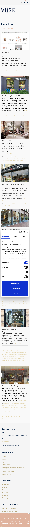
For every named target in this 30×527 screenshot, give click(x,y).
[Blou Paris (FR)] (15, 130)
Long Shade (14, 354)
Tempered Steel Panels (9, 303)
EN (1, 524)
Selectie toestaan (15, 288)
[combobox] (1, 524)
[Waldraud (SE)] (15, 41)
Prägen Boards (18, 299)
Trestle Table (21, 303)
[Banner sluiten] (27, 232)
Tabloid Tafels (20, 301)
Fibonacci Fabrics (23, 350)
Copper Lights (18, 203)
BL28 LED (13, 203)
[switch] (26, 267)
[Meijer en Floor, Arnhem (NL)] (15, 218)
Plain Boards (12, 299)
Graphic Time (18, 352)
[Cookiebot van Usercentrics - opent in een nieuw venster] (19, 232)
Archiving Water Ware (17, 70)
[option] (1, 526)
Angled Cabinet (16, 346)
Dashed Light (23, 156)
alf (12, 70)
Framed (10, 352)
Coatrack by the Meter (16, 156)
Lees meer (24, 66)
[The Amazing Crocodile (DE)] (15, 85)
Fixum (3, 352)
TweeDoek (21, 160)
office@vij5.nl (5, 441)
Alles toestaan (15, 283)
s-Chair (22, 299)
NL (1, 526)
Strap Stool (15, 301)
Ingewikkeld (23, 352)
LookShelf (15, 72)
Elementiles (4, 158)
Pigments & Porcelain (21, 72)
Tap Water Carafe (16, 160)
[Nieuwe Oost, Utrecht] (15, 318)
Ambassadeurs (6, 346)
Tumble (25, 303)
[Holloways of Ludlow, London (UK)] (15, 173)
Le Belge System (14, 158)
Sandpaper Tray (5, 301)
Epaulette (17, 350)
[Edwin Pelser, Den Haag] (15, 375)
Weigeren (15, 293)
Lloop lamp (11, 72)
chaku (16, 115)
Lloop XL (4, 117)
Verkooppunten (6, 70)
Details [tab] (15, 236)
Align (14, 115)
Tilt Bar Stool (16, 303)
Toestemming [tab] (5, 236)
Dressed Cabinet (8, 350)
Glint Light (14, 352)
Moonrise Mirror (9, 160)
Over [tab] (24, 236)
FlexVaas (6, 72)
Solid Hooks (11, 301)
